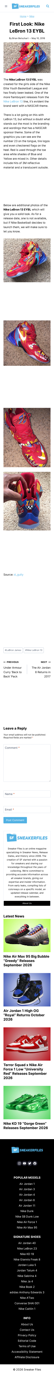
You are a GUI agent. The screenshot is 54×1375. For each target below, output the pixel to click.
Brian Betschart (20, 38)
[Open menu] (6, 6)
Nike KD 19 (27, 1254)
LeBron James (13, 650)
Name (10, 794)
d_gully (18, 574)
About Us (27, 1324)
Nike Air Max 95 (27, 1227)
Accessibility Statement (27, 1351)
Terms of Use (27, 1346)
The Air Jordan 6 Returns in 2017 (41, 669)
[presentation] (27, 935)
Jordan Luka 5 (27, 1265)
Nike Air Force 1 (27, 1222)
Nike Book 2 (27, 1287)
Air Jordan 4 (27, 1194)
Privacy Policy (27, 1335)
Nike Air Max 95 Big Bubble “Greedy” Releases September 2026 (26, 960)
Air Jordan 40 (27, 1243)
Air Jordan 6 (27, 1200)
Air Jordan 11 (27, 1205)
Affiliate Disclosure (27, 1357)
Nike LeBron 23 (27, 1248)
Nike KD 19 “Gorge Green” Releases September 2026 (25, 1125)
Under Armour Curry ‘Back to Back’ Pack (12, 669)
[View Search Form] (48, 6)
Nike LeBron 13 (13, 101)
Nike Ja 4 (27, 1281)
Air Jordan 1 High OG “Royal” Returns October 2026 (24, 1015)
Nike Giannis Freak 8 (27, 1259)
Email (9, 809)
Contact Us (27, 1329)
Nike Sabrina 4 (27, 1276)
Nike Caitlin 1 (27, 1308)
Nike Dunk (27, 1211)
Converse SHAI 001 (27, 1303)
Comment (12, 747)
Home (23, 16)
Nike (31, 16)
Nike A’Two (27, 1298)
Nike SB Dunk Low (27, 1216)
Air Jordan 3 (27, 1189)
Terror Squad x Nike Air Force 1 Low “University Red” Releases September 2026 (25, 1071)
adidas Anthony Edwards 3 (27, 1292)
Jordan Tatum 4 (27, 1270)
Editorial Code (27, 1340)
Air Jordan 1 (27, 1184)
